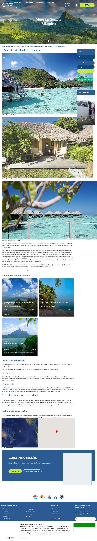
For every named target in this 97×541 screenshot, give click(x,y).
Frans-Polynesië (25, 46)
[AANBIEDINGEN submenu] (55, 2)
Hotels (80, 56)
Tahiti (69, 243)
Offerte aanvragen (85, 71)
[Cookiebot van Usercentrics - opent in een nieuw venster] (9, 538)
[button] (20, 431)
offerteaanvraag (38, 417)
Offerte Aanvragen (87, 5)
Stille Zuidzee (17, 46)
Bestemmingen (9, 46)
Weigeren (84, 530)
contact (21, 417)
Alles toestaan (84, 525)
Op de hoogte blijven (80, 511)
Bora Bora (24, 258)
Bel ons (86, 63)
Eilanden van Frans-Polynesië (36, 46)
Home (3, 46)
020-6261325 (67, 3)
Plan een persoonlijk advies (32, 471)
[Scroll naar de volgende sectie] (48, 41)
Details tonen (23, 538)
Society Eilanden (48, 46)
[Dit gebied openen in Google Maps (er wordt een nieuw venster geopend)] (4, 447)
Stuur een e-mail (87, 67)
